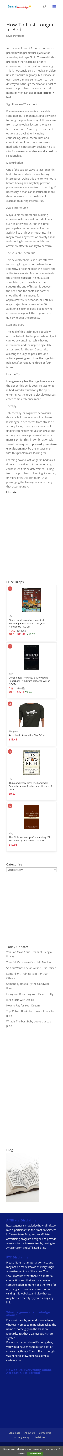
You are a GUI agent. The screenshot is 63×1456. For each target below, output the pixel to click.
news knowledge (15, 35)
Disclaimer (39, 1437)
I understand (35, 1453)
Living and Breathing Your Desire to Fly (29, 994)
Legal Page (14, 1432)
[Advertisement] (31, 537)
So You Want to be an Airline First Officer (31, 968)
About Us (30, 1432)
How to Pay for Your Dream (23, 1005)
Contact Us (45, 1432)
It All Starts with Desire (20, 1000)
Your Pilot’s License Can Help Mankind (29, 962)
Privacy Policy (22, 1437)
